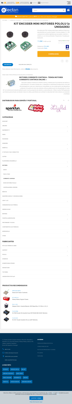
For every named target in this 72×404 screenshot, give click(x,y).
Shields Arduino (15, 381)
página (28, 69)
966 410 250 (7, 349)
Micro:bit (5, 121)
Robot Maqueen (7, 377)
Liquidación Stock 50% (8, 276)
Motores (4, 165)
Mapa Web (40, 356)
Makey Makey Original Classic (20, 299)
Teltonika (5, 272)
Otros (4, 235)
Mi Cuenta (40, 352)
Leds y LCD (5, 200)
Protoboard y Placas (8, 222)
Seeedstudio (6, 267)
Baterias (4, 213)
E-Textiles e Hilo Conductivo (10, 152)
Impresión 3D (6, 231)
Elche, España (14, 356)
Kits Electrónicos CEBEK (9, 245)
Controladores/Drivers (10, 187)
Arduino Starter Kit (8, 373)
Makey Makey (19, 373)
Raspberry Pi (5, 130)
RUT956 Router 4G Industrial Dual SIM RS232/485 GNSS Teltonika (29, 313)
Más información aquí (36, 402)
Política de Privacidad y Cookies (46, 349)
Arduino (4, 125)
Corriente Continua (9, 178)
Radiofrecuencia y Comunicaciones (12, 196)
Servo (5, 169)
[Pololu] (67, 49)
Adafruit (4, 250)
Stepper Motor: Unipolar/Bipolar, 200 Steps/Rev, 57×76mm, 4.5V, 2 (30, 306)
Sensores (5, 143)
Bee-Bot (24, 369)
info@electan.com (13, 352)
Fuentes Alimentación (8, 218)
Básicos (4, 191)
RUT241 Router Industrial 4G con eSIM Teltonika (25, 320)
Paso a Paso (6, 174)
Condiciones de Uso (42, 346)
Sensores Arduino (26, 381)
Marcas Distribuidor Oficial (45, 343)
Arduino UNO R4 (15, 369)
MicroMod (5, 139)
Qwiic (4, 134)
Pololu (4, 254)
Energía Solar (6, 209)
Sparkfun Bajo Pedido (8, 263)
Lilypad (4, 156)
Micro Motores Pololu (9, 183)
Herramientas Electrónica (10, 205)
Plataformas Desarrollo (9, 161)
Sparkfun (5, 259)
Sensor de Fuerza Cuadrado (19, 292)
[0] (68, 10)
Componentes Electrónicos (10, 227)
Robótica (5, 147)
